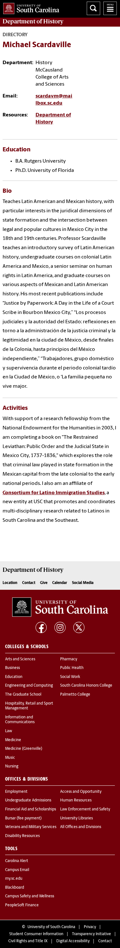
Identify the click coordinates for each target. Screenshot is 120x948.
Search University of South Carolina (93, 8)
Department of (33, 21)
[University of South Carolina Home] (29, 7)
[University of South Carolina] (60, 607)
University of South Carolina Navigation (110, 8)
